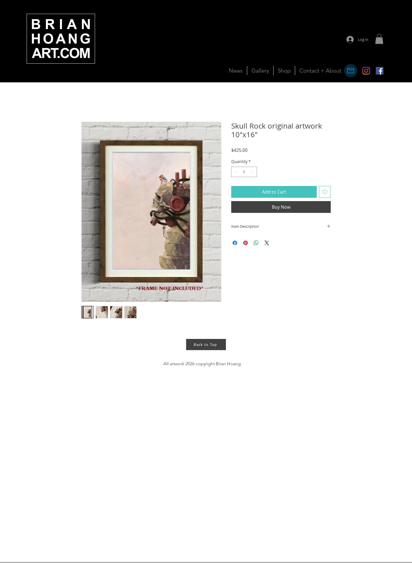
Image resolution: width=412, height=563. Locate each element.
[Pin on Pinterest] (245, 242)
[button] (379, 39)
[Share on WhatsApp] (256, 242)
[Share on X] (266, 242)
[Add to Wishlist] (325, 192)
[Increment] (252, 172)
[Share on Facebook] (235, 242)
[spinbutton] (244, 172)
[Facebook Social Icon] (379, 71)
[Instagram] (366, 71)
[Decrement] (235, 172)
